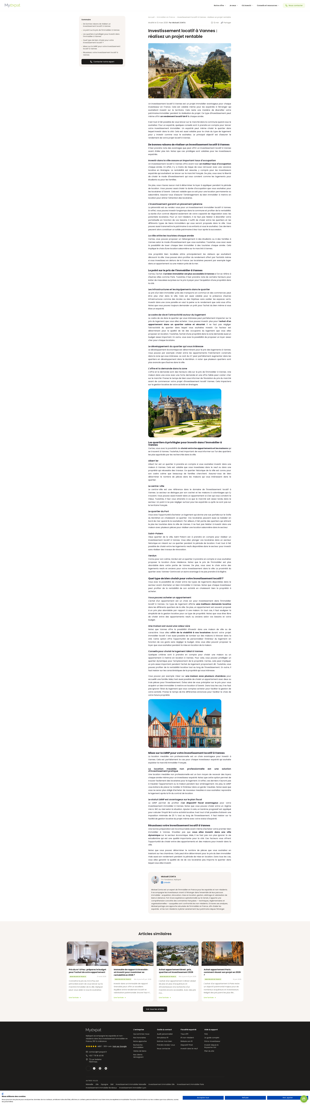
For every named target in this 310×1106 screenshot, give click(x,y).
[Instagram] (100, 1068)
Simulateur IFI (162, 1037)
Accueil (151, 17)
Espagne (104, 1084)
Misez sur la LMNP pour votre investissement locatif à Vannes (100, 47)
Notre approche (140, 1041)
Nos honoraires (139, 1037)
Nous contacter (296, 5)
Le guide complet (211, 1037)
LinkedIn (167, 882)
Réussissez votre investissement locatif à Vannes (99, 53)
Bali (112, 1084)
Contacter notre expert (103, 61)
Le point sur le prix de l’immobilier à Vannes (100, 30)
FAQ (206, 1034)
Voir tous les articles (155, 1009)
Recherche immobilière (138, 1046)
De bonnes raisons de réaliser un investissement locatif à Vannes (96, 25)
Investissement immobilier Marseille (131, 1084)
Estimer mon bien (164, 1041)
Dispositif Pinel (187, 1045)
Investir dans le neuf (189, 1048)
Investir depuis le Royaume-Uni (211, 1046)
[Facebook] (94, 1068)
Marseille (89, 1084)
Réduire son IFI (187, 1041)
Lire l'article (74, 997)
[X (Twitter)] (88, 1068)
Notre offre (219, 5)
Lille (97, 1084)
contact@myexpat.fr (98, 1052)
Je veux (232, 5)
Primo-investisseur (212, 1041)
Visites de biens (139, 1051)
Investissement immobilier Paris (190, 1084)
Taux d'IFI (184, 1034)
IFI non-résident (187, 1037)
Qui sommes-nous (141, 1034)
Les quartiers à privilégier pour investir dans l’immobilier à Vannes (100, 35)
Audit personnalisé (165, 1034)
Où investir (246, 5)
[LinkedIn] (105, 1068)
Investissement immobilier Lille (162, 1084)
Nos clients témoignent (138, 1055)
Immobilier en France (166, 17)
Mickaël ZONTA (168, 876)
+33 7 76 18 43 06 (96, 1055)
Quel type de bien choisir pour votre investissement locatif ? (97, 41)
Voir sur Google (120, 1046)
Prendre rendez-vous (166, 1045)
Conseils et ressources (267, 5)
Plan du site (209, 1051)
